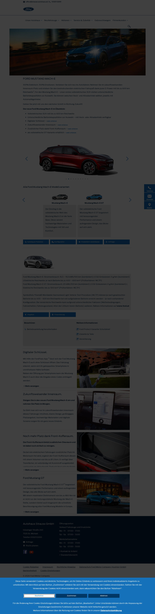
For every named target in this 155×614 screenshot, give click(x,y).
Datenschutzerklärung (111, 610)
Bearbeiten (39, 596)
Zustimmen (71, 596)
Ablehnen (104, 596)
